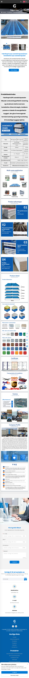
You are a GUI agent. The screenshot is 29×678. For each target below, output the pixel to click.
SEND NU (25, 579)
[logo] (14, 6)
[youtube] (16, 626)
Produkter (9, 12)
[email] (27, 343)
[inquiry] (27, 333)
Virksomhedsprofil (14, 639)
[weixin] (27, 346)
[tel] (27, 336)
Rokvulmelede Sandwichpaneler (14, 653)
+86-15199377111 (14, 592)
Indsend (14, 562)
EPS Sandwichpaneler (14, 655)
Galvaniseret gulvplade (14, 661)
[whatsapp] (27, 340)
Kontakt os (14, 647)
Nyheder (14, 645)
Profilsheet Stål (14, 657)
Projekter (14, 643)
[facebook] (13, 626)
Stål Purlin (14, 659)
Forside (4, 12)
